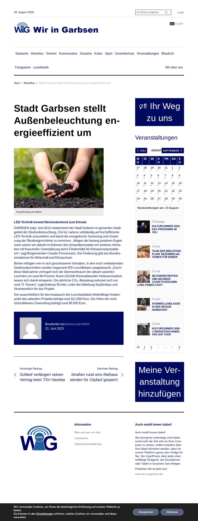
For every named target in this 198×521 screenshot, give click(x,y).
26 (152, 198)
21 (166, 190)
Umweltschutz (124, 53)
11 (145, 183)
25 (145, 198)
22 (173, 190)
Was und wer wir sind (87, 432)
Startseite (21, 53)
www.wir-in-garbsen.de (149, 474)
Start (17, 82)
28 (145, 167)
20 (159, 190)
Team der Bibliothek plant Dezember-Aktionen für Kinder (166, 254)
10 (138, 183)
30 (159, 167)
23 (180, 190)
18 (145, 190)
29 (152, 167)
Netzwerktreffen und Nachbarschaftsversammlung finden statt (157, 280)
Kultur (98, 53)
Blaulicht (168, 53)
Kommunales (68, 53)
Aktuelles (37, 53)
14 (166, 183)
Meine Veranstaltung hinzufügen (159, 382)
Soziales (86, 53)
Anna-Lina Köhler (78, 324)
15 (173, 183)
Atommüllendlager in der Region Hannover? (166, 306)
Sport (108, 53)
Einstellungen (44, 514)
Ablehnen (172, 512)
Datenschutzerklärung (87, 443)
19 (152, 190)
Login (180, 12)
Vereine (51, 53)
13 (159, 183)
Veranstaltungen (148, 53)
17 (138, 190)
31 (166, 167)
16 (180, 183)
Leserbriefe (41, 67)
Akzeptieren (145, 512)
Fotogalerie (23, 67)
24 (138, 198)
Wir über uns (174, 67)
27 (138, 167)
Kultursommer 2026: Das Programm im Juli (166, 229)
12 (152, 183)
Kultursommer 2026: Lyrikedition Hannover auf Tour (166, 331)
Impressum (81, 438)
